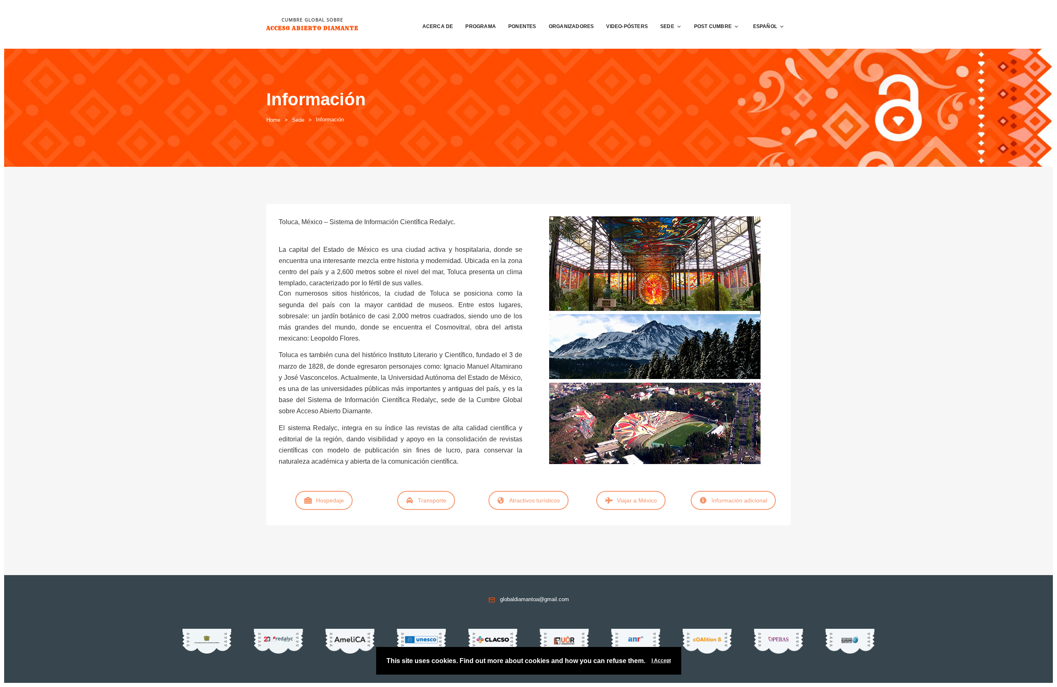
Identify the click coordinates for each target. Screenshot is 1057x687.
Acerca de (437, 26)
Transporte (432, 500)
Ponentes (522, 26)
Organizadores (571, 26)
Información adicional (739, 500)
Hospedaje (330, 500)
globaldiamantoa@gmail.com (534, 599)
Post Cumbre (713, 26)
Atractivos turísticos (534, 500)
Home (273, 120)
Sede (667, 26)
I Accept (661, 660)
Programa (480, 26)
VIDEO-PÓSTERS (627, 26)
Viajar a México (637, 500)
